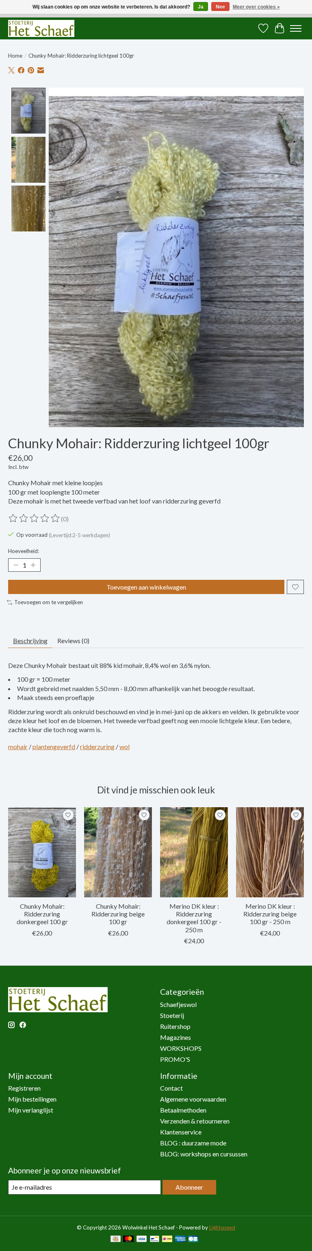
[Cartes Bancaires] (193, 1239)
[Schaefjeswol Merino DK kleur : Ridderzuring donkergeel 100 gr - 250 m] (194, 852)
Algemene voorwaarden (193, 1099)
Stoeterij (172, 1015)
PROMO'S (175, 1059)
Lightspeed (222, 1227)
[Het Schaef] (41, 28)
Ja (201, 7)
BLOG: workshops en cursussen (203, 1154)
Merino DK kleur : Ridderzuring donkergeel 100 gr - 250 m (194, 917)
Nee (220, 7)
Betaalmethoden (183, 1110)
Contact (171, 1088)
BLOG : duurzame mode (193, 1143)
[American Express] (180, 1239)
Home (15, 55)
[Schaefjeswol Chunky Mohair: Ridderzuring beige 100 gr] (118, 852)
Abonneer (189, 1187)
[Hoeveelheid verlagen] (16, 565)
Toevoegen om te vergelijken (48, 602)
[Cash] (115, 1239)
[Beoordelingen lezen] (34, 518)
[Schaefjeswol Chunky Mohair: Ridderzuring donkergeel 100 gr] (42, 852)
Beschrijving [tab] (30, 640)
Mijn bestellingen (32, 1099)
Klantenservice (181, 1132)
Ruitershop (175, 1026)
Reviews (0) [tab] (73, 640)
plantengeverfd (53, 746)
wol (124, 746)
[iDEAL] (167, 1239)
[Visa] (141, 1239)
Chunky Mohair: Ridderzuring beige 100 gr (118, 913)
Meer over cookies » (256, 7)
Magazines (175, 1037)
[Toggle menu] (296, 28)
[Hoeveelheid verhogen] (33, 565)
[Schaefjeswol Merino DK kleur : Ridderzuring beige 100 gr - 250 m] (270, 852)
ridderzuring (97, 746)
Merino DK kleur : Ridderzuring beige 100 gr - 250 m (270, 913)
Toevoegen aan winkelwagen (146, 587)
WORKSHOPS (181, 1048)
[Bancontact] (155, 1239)
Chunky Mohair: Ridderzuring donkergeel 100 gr (42, 913)
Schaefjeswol (178, 1004)
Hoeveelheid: (23, 551)
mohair (18, 746)
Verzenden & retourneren (195, 1121)
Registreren (24, 1088)
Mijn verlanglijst (30, 1110)
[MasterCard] (128, 1239)
